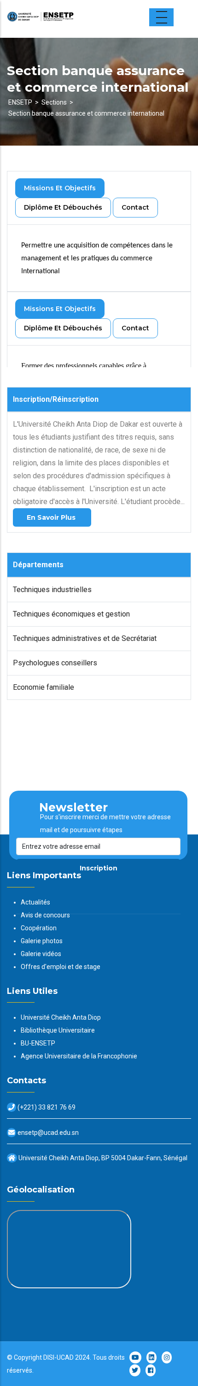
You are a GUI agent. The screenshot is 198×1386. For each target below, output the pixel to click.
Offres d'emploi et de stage (60, 966)
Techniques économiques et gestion (71, 614)
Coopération (39, 928)
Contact (135, 207)
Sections (54, 102)
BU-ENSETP (38, 1043)
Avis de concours (45, 915)
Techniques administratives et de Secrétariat (85, 638)
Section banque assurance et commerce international (86, 113)
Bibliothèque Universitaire (58, 1030)
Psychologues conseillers (55, 662)
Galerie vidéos (41, 953)
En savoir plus (52, 517)
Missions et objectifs (60, 188)
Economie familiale (43, 687)
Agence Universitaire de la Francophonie (79, 1056)
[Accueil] (64, 18)
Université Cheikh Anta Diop (61, 1017)
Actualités (35, 902)
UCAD (65, 1357)
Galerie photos (42, 941)
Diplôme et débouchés (63, 207)
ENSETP (20, 102)
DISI (48, 1357)
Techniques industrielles (52, 589)
